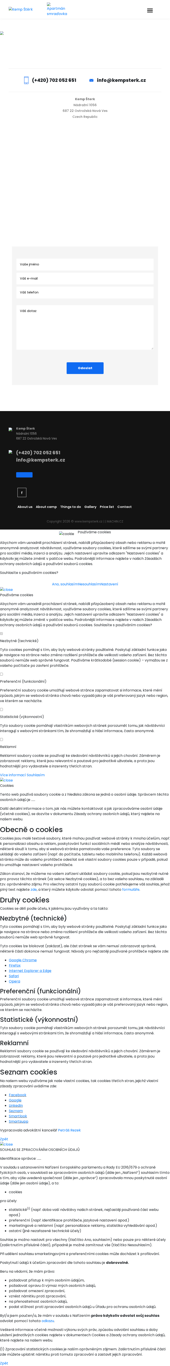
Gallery (90, 507)
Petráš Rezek (69, 1130)
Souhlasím (36, 775)
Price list (107, 507)
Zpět (4, 1139)
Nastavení (109, 584)
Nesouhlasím (89, 584)
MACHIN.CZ (115, 521)
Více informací (13, 775)
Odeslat (85, 368)
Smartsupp (18, 1121)
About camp (46, 507)
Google (15, 1100)
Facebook (17, 1094)
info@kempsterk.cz (121, 80)
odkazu (48, 1320)
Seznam (16, 1110)
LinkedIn (16, 1105)
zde (34, 889)
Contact (124, 507)
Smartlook (18, 1116)
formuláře (130, 889)
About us (25, 507)
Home (74, 45)
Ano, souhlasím (65, 584)
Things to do (70, 507)
